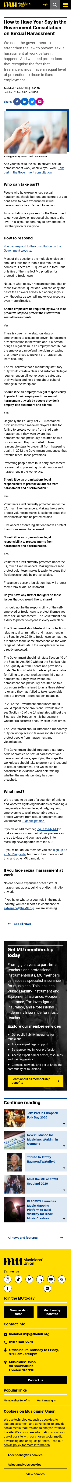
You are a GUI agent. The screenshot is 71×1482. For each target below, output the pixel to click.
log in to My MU (47, 829)
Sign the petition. (33, 821)
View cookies (35, 1474)
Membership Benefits (17, 1400)
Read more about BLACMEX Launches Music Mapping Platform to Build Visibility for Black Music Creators (35, 1209)
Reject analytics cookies (24, 1464)
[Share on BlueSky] (32, 101)
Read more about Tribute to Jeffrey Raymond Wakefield (35, 1162)
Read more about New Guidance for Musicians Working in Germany (35, 1140)
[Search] (55, 5)
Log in (45, 4)
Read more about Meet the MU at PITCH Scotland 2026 (35, 1184)
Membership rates (18, 1312)
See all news (22, 924)
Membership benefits (52, 1312)
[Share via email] (40, 101)
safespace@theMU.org (19, 908)
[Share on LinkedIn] (24, 101)
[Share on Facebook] (17, 101)
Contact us (35, 1380)
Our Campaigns (46, 1400)
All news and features (23, 1238)
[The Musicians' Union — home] (17, 4)
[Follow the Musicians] (7, 1279)
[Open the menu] (65, 5)
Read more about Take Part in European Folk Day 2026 (35, 1118)
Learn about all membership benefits (31, 1080)
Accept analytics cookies (25, 1455)
